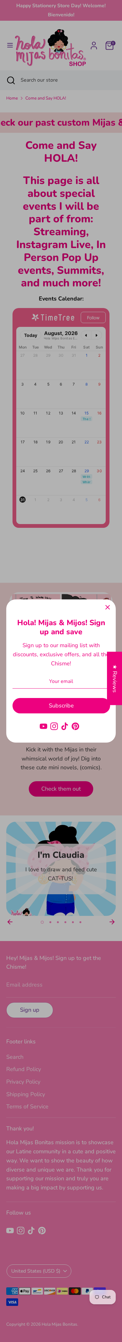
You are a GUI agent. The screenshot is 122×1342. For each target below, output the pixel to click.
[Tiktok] (65, 726)
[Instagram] (54, 726)
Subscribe (61, 705)
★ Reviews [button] (115, 678)
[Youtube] (43, 726)
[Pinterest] (75, 726)
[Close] (107, 607)
